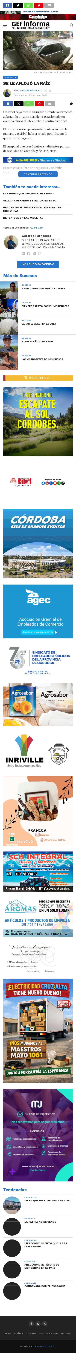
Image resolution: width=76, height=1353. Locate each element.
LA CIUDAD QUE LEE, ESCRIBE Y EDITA (28, 193)
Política (18, 1333)
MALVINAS (66, 1333)
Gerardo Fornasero (30, 90)
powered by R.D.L (47, 1346)
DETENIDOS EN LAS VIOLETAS (23, 218)
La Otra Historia (48, 1333)
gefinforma (36, 228)
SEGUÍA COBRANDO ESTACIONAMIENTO (29, 200)
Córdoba (31, 1333)
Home (8, 1333)
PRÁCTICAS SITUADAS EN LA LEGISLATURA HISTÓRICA (32, 209)
